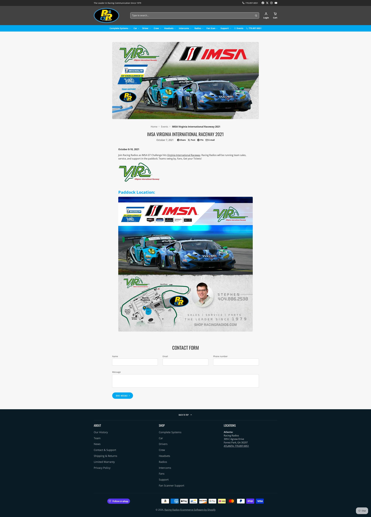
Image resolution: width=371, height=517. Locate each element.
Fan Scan (211, 28)
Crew (156, 28)
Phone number (220, 356)
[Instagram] (271, 3)
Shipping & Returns (105, 456)
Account (266, 15)
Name (115, 356)
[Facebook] (263, 3)
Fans (161, 473)
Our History (101, 432)
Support (225, 28)
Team (97, 438)
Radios (197, 28)
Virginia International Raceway (183, 155)
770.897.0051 (251, 3)
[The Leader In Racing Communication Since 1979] (117, 3)
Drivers (163, 444)
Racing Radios (172, 509)
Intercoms (184, 28)
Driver (145, 28)
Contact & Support (105, 450)
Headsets (168, 28)
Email (165, 356)
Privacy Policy (102, 468)
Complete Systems (119, 28)
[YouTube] (276, 3)
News (97, 444)
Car (135, 28)
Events (240, 28)
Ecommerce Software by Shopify (197, 509)
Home (154, 126)
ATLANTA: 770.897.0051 (236, 446)
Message (116, 372)
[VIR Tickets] (139, 180)
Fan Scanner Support (171, 485)
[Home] (106, 15)
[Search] (256, 15)
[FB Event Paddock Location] (185, 330)
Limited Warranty (104, 462)
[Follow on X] (267, 3)
